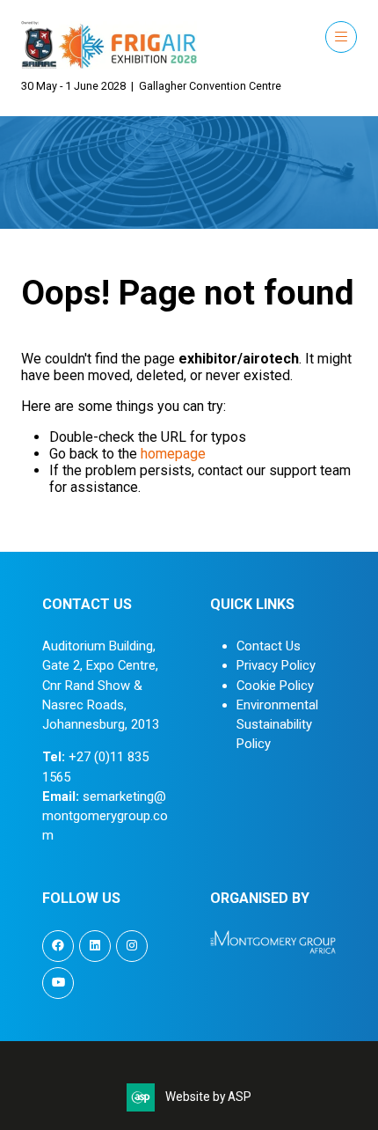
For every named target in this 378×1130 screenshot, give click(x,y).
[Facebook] (58, 946)
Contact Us (268, 646)
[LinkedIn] (95, 946)
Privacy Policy (276, 665)
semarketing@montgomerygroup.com (105, 816)
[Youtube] (58, 983)
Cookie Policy (275, 685)
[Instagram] (132, 946)
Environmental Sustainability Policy (277, 724)
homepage (173, 453)
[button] (341, 37)
